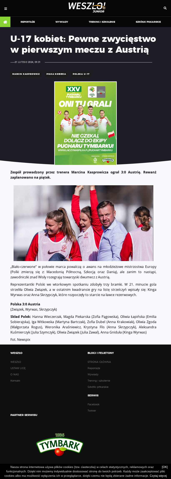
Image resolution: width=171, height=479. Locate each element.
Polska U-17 (81, 74)
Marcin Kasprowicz (26, 74)
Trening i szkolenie (102, 22)
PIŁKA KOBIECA (56, 74)
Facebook (93, 404)
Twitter (92, 410)
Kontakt (15, 380)
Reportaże (28, 22)
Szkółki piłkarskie (148, 22)
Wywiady (61, 22)
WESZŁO (15, 362)
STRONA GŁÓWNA (5, 22)
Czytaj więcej (158, 475)
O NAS (14, 374)
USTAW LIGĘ (18, 368)
